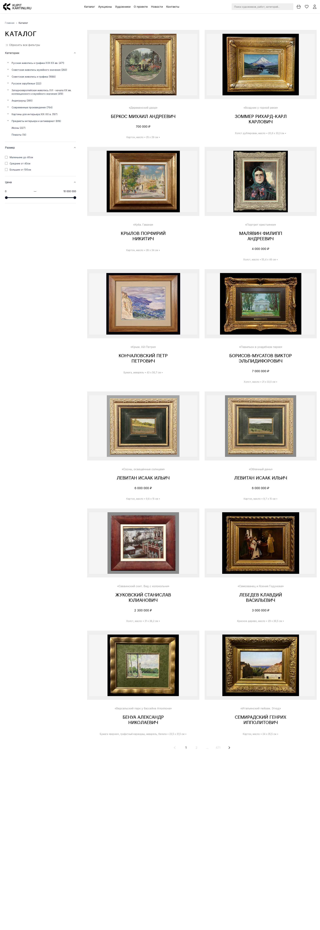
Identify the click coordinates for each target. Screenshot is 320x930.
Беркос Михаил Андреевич (143, 117)
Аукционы (105, 6)
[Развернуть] (8, 62)
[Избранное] (306, 6)
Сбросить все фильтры (24, 45)
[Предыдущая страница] (175, 748)
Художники (122, 6)
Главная (9, 22)
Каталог (89, 6)
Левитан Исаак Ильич (143, 478)
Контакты (172, 6)
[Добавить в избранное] (192, 39)
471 (218, 747)
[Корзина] (298, 6)
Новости (157, 6)
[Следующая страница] (229, 748)
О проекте (141, 6)
